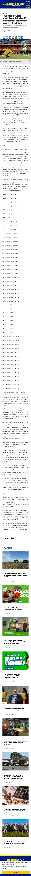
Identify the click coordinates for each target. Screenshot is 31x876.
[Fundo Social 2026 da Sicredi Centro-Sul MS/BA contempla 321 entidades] (15, 594)
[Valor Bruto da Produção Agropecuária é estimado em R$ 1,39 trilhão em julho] (15, 828)
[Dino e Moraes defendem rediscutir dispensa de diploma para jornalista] (15, 695)
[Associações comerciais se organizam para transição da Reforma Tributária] (15, 795)
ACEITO (16, 872)
